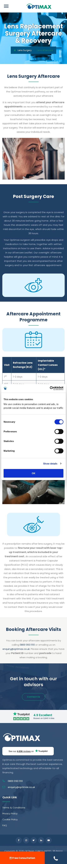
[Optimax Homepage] (39, 6)
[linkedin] (41, 840)
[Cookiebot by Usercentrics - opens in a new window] (49, 388)
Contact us (33, 696)
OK (33, 473)
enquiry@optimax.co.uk (16, 649)
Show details (50, 463)
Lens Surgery (25, 50)
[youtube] (48, 840)
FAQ (4, 825)
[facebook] (19, 840)
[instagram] (26, 840)
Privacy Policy (9, 813)
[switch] (59, 431)
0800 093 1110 (27, 644)
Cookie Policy (10, 819)
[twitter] (34, 840)
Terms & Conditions (13, 807)
